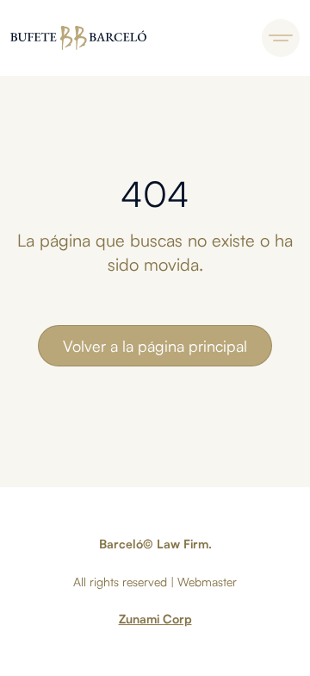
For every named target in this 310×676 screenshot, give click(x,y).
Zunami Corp (155, 618)
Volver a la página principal (155, 345)
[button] (281, 38)
